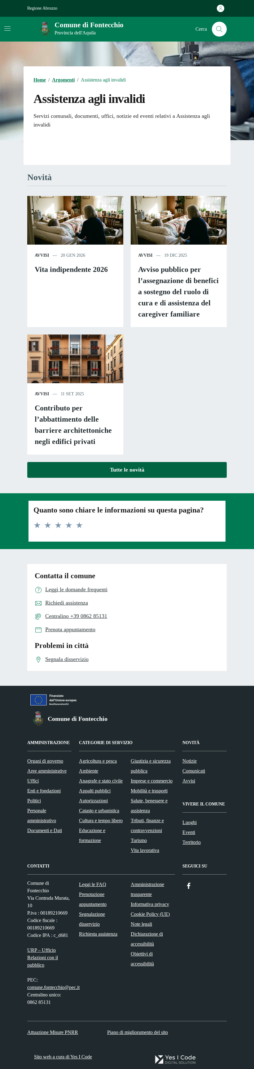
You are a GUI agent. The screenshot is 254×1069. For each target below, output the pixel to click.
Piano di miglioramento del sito (137, 1032)
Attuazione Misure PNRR (52, 1032)
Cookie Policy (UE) (150, 914)
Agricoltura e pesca (98, 761)
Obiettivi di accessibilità (142, 958)
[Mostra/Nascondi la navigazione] (7, 28)
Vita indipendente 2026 (71, 269)
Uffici (33, 780)
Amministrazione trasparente (147, 889)
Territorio (191, 842)
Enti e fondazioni (44, 790)
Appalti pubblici (95, 790)
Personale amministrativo (41, 815)
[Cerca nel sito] (219, 29)
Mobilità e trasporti (149, 790)
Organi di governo (45, 761)
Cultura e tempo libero (101, 820)
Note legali (141, 924)
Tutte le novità (127, 470)
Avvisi (188, 780)
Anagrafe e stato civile (101, 780)
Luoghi (189, 822)
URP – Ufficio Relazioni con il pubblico (42, 957)
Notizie (189, 761)
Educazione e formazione (92, 835)
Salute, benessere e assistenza (149, 805)
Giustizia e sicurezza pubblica (151, 766)
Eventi (188, 832)
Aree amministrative (47, 771)
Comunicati (193, 771)
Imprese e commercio (152, 780)
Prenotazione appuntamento (93, 899)
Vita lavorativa (145, 850)
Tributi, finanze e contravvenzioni (147, 825)
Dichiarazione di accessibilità (147, 939)
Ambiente (88, 771)
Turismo (139, 840)
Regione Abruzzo (42, 8)
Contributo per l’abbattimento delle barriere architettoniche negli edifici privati (73, 425)
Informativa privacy (150, 904)
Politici (34, 800)
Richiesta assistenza (98, 934)
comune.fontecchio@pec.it (53, 987)
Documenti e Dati (44, 830)
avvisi (42, 255)
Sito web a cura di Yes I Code (63, 1056)
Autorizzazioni (93, 800)
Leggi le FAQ (92, 884)
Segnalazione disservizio (92, 919)
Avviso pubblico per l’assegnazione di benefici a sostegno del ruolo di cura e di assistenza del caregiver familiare (178, 291)
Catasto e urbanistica (99, 810)
